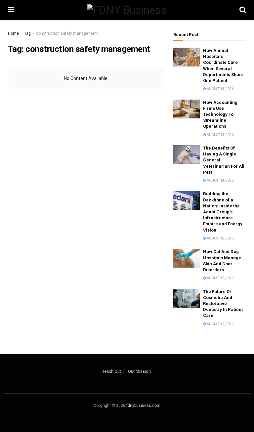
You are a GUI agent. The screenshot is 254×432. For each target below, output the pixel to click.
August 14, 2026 (219, 89)
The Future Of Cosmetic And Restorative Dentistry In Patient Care (223, 303)
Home (13, 33)
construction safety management (67, 33)
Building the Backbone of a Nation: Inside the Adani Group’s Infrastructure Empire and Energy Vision (222, 211)
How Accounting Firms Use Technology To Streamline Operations (220, 114)
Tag (27, 33)
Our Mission (139, 371)
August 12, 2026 (219, 238)
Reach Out (111, 371)
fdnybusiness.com (143, 405)
